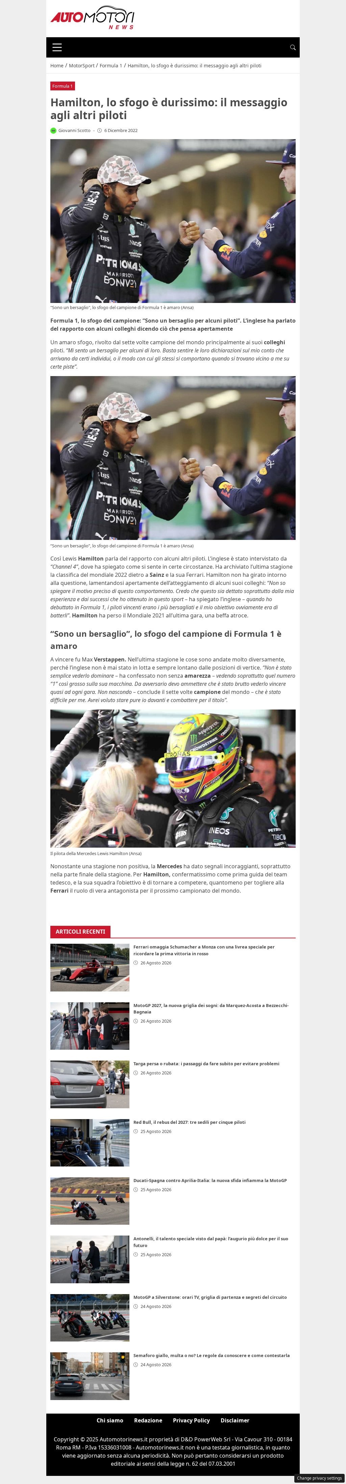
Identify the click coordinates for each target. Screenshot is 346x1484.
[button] (293, 47)
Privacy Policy (191, 1420)
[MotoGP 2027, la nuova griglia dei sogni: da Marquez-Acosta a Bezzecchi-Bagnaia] (89, 1026)
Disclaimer (235, 1420)
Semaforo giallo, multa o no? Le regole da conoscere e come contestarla (211, 1355)
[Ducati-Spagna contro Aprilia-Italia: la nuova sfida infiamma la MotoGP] (89, 1201)
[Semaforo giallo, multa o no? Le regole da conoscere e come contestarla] (89, 1376)
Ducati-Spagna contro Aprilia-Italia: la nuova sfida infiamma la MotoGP (210, 1180)
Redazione (148, 1420)
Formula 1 (62, 86)
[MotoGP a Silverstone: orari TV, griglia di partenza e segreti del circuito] (89, 1317)
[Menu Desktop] (57, 47)
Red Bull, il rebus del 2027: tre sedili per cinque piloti (189, 1122)
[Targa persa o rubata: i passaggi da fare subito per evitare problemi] (89, 1084)
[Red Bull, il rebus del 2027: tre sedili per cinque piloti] (89, 1142)
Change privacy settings (319, 1478)
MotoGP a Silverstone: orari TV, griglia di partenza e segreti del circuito (210, 1297)
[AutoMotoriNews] (92, 18)
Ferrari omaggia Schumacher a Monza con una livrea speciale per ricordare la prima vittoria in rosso (204, 950)
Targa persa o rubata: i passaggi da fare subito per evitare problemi (206, 1064)
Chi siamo (110, 1420)
